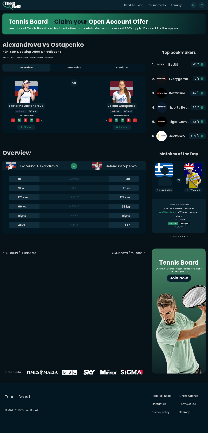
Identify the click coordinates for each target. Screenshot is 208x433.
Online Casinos (188, 396)
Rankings (176, 5)
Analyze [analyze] (184, 223)
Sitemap (184, 412)
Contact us (159, 404)
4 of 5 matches (167, 212)
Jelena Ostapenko (122, 106)
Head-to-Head (133, 5)
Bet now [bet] (172, 223)
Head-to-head (161, 396)
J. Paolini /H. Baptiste (21, 253)
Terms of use (187, 404)
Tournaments (157, 5)
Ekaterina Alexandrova (26, 106)
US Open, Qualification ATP (179, 205)
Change (28, 127)
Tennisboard (7, 57)
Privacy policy (160, 412)
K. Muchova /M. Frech (127, 253)
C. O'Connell (193, 190)
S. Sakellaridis (164, 190)
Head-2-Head (179, 219)
